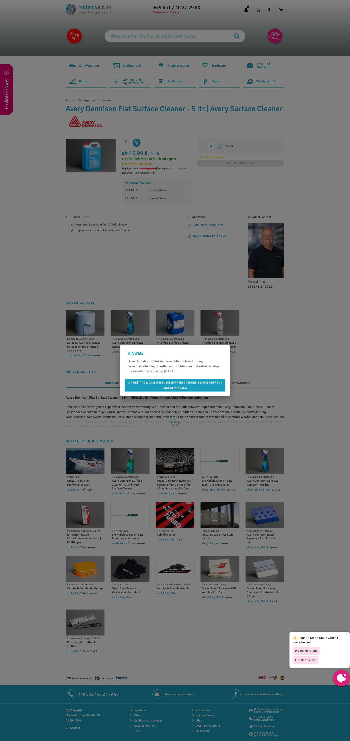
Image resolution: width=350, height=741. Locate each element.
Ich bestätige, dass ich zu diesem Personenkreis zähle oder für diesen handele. (175, 385)
